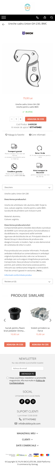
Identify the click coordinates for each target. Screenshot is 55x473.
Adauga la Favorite (15, 134)
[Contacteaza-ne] (37, 17)
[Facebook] (21, 401)
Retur (39, 270)
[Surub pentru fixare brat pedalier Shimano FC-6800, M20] (15, 314)
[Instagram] (33, 401)
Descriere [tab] (9, 187)
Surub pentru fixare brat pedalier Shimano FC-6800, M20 (15, 329)
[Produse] (4, 18)
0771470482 (29, 419)
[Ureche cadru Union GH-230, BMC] (27, 68)
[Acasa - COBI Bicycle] (27, 7)
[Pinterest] (27, 401)
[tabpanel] (27, 68)
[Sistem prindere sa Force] (40, 314)
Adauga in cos (35, 119)
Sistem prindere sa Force (40, 329)
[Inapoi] (2, 24)
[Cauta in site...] (51, 17)
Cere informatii (38, 134)
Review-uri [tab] (10, 281)
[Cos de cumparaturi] (45, 17)
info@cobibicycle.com (29, 423)
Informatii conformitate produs (18, 275)
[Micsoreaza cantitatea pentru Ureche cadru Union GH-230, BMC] (12, 119)
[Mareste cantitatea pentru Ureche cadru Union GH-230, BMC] (20, 119)
